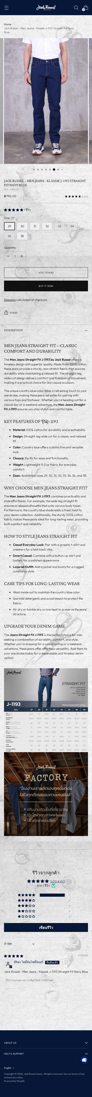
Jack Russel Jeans (33, 1073)
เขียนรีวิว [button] (46, 927)
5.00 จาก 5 (57, 881)
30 (22, 226)
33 (59, 226)
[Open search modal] (76, 7)
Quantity (10, 248)
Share (14, 312)
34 (72, 226)
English (7, 1067)
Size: (9, 218)
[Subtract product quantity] (8, 256)
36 (9, 236)
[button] (14, 210)
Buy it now (46, 286)
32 (47, 226)
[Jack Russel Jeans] (46, 7)
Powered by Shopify (14, 1081)
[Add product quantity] (22, 256)
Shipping (10, 300)
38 (22, 236)
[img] (13, 956)
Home (7, 24)
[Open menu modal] (6, 7)
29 (9, 226)
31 (34, 226)
